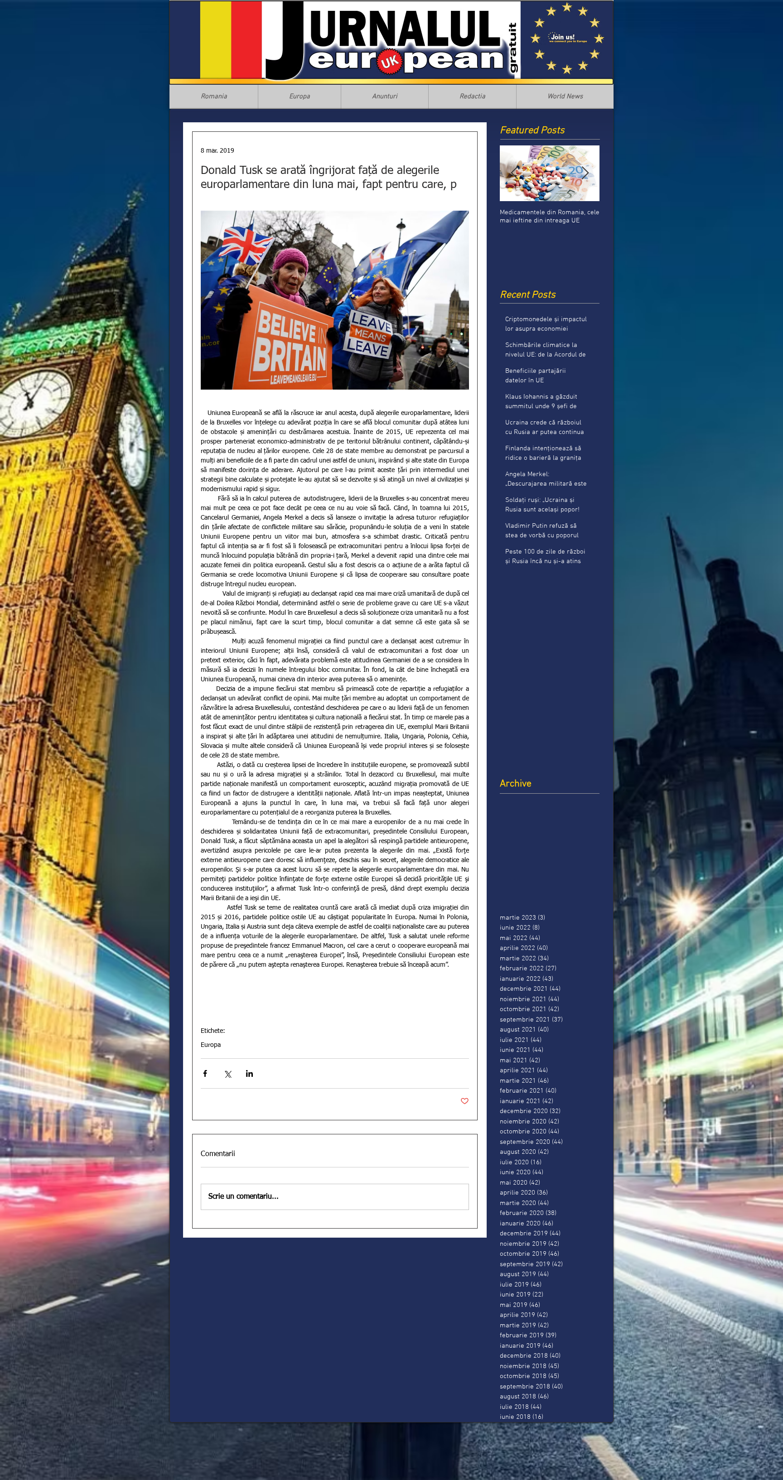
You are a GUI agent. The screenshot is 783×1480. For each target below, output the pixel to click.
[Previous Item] (514, 173)
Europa (211, 1045)
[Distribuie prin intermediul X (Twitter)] (227, 1073)
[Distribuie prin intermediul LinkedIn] (249, 1073)
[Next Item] (585, 173)
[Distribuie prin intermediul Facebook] (205, 1073)
